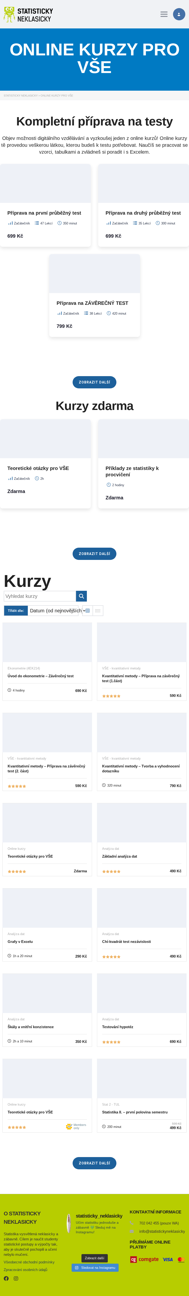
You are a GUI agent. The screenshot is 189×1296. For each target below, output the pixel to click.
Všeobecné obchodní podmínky (29, 1262)
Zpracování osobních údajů (25, 1270)
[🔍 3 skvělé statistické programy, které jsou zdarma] (113, 1245)
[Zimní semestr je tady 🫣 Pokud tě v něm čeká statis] (75, 1245)
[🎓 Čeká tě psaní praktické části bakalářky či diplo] (94, 1245)
